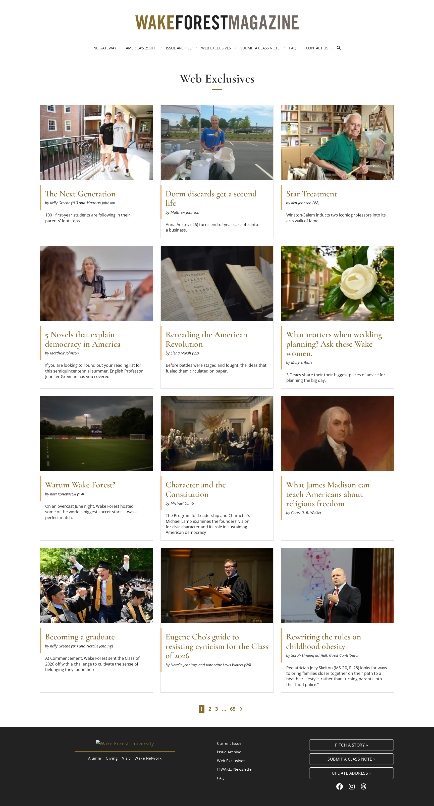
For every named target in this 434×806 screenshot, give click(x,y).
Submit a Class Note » (351, 759)
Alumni (94, 758)
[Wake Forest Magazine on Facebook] (339, 786)
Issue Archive (179, 47)
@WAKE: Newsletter (235, 769)
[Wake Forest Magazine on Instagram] (352, 786)
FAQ (292, 47)
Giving (112, 758)
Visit (126, 758)
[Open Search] (339, 48)
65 (233, 709)
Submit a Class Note (260, 47)
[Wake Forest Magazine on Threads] (364, 786)
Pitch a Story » (351, 745)
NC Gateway (104, 47)
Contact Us (317, 47)
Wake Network (148, 758)
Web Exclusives (216, 47)
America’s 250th (141, 47)
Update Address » (351, 773)
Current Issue (229, 743)
